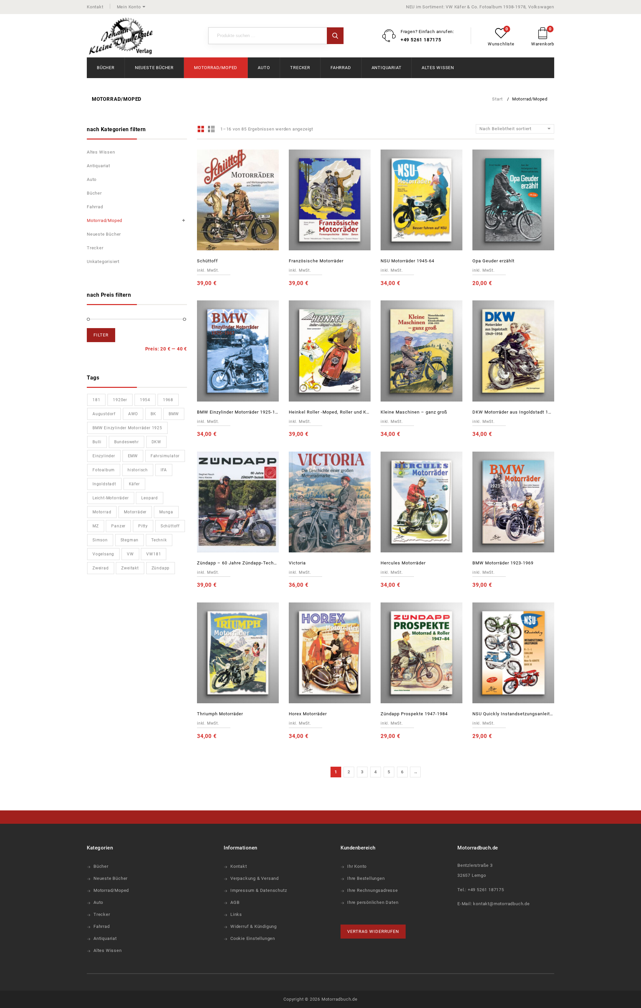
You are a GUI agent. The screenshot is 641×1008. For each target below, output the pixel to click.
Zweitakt (130, 568)
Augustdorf (104, 414)
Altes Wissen (438, 67)
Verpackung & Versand (254, 878)
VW (130, 554)
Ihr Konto (357, 866)
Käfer (134, 484)
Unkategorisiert (103, 261)
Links (236, 914)
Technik (159, 540)
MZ (95, 526)
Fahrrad (341, 67)
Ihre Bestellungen (366, 878)
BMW (174, 414)
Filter (101, 334)
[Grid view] (201, 129)
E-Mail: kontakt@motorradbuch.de (493, 903)
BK (153, 414)
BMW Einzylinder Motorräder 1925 (127, 428)
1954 (145, 400)
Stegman (130, 540)
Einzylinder (103, 456)
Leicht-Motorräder (110, 498)
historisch (138, 470)
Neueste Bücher (154, 67)
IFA (164, 470)
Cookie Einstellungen (252, 938)
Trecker (300, 67)
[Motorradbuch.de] (121, 36)
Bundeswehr (126, 442)
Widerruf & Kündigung (253, 926)
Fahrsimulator (165, 456)
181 (96, 400)
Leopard (149, 498)
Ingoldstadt (104, 484)
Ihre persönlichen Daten (372, 902)
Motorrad (101, 512)
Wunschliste (501, 43)
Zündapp (161, 568)
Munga (166, 512)
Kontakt (95, 6)
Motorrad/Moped (215, 67)
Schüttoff (170, 526)
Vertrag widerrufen (373, 931)
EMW (133, 456)
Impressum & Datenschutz (258, 890)
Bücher (106, 67)
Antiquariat (387, 67)
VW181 (153, 554)
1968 (168, 400)
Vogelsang (103, 554)
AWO (133, 414)
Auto (264, 67)
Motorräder (135, 512)
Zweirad (100, 568)
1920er (120, 400)
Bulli (96, 442)
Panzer (118, 526)
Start (497, 98)
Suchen (335, 35)
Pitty (143, 526)
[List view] (211, 129)
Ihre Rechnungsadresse (372, 890)
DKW (156, 442)
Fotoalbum (103, 470)
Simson (100, 540)
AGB (234, 902)
